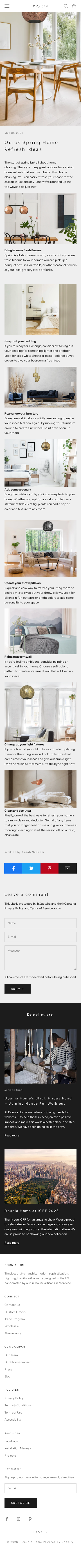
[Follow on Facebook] (6, 1519)
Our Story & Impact (17, 1362)
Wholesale (11, 1326)
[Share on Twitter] (31, 868)
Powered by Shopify (58, 1541)
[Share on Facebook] (13, 868)
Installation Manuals (18, 1448)
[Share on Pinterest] (49, 868)
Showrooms (12, 1333)
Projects (10, 1455)
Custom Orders (14, 1312)
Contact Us (12, 1304)
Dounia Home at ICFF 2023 (31, 1211)
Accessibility (12, 1419)
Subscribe (20, 1502)
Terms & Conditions (18, 1405)
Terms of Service (41, 908)
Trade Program (14, 1319)
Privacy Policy (14, 908)
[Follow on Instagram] (18, 1519)
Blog (7, 1376)
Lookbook (11, 1441)
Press (8, 1369)
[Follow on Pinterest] (30, 1519)
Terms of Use (13, 1412)
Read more (11, 1135)
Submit (17, 989)
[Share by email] (67, 868)
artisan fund (13, 1090)
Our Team (11, 1355)
